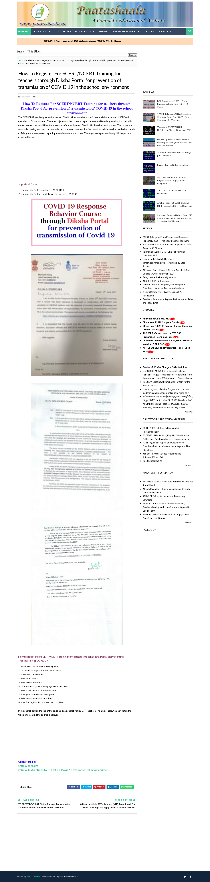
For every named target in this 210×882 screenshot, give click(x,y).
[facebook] (190, 876)
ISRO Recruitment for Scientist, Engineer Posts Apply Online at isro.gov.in (172, 180)
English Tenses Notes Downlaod (172, 165)
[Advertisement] (76, 160)
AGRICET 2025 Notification (156, 281)
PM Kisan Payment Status (130, 31)
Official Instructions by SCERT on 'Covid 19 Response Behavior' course (62, 770)
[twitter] (185, 876)
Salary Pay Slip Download (92, 31)
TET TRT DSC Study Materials (51, 31)
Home (25, 31)
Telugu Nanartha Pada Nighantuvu (159, 277)
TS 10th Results (161, 31)
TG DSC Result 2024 (152, 461)
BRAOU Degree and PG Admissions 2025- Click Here (62, 41)
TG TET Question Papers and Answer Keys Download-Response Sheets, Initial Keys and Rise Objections (166, 446)
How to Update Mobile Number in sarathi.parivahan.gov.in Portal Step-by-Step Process (174, 142)
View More (189, 412)
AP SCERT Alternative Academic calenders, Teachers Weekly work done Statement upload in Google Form (166, 507)
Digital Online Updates (67, 876)
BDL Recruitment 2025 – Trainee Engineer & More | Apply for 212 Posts (173, 104)
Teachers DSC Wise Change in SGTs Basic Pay (165, 367)
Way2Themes (33, 876)
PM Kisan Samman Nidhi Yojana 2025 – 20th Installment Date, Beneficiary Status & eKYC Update (174, 218)
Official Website (28, 766)
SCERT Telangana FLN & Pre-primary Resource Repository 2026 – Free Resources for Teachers (174, 117)
